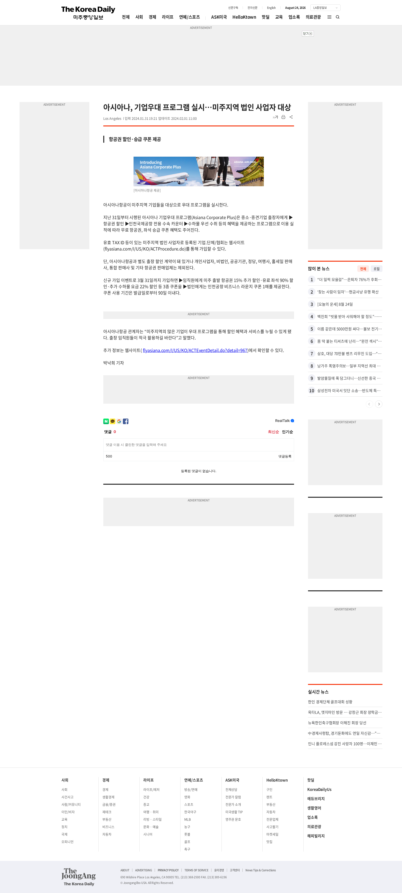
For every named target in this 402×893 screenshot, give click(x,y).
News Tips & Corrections (260, 870)
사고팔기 (272, 826)
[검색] (338, 17)
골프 (187, 841)
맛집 (269, 841)
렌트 (269, 797)
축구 (187, 849)
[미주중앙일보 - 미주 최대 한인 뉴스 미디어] (88, 13)
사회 (139, 17)
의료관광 (313, 17)
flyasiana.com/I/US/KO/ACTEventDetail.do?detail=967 (195, 350)
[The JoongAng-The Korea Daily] (78, 877)
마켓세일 (272, 834)
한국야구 (190, 811)
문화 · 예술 (151, 826)
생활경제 (108, 797)
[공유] (291, 117)
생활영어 (314, 808)
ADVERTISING (143, 870)
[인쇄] (283, 117)
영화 (187, 797)
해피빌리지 (316, 836)
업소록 (294, 17)
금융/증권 (109, 804)
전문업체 (272, 819)
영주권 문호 (233, 819)
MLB (187, 819)
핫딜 (265, 17)
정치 (64, 826)
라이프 (168, 17)
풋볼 (187, 834)
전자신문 (252, 8)
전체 (126, 17)
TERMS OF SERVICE (196, 870)
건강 (146, 797)
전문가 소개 (233, 804)
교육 (279, 17)
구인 (269, 789)
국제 (64, 834)
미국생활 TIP (234, 811)
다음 (378, 404)
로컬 (377, 268)
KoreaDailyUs (319, 789)
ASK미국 (219, 17)
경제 (152, 17)
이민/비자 (68, 811)
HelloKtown (244, 17)
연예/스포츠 (189, 17)
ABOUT (125, 870)
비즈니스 (108, 826)
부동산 (106, 819)
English (271, 8)
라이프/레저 (151, 789)
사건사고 (67, 797)
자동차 (106, 834)
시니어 (147, 834)
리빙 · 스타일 (152, 819)
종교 (146, 804)
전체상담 (231, 789)
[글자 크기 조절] (275, 117)
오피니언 (67, 841)
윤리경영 (219, 870)
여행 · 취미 (151, 811)
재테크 (106, 811)
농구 (187, 826)
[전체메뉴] (329, 17)
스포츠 (188, 804)
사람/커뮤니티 (71, 804)
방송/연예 (191, 789)
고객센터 (235, 870)
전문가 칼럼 (233, 797)
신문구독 (233, 8)
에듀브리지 (316, 798)
